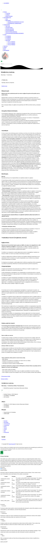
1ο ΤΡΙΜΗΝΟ (8, 36)
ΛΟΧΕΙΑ (5, 47)
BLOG (4, 48)
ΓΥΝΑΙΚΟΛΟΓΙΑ (6, 24)
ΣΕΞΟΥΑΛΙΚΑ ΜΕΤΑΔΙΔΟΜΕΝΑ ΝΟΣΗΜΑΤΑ (14, 33)
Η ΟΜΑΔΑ (7, 14)
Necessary (4, 468)
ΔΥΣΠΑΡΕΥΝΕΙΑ (8, 27)
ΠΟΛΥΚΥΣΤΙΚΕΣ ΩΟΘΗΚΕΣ (11, 31)
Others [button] (1, 534)
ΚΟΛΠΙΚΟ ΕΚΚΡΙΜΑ (9, 29)
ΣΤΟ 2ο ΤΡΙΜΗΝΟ (11, 43)
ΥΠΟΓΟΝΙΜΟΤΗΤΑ (7, 17)
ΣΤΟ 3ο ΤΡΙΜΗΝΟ (11, 44)
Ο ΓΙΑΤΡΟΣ (7, 13)
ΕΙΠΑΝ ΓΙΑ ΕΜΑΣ (9, 16)
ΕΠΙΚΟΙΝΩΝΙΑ (6, 50)
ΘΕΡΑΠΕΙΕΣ (8, 20)
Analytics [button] (2, 519)
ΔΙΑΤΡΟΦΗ (7, 40)
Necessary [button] (2, 467)
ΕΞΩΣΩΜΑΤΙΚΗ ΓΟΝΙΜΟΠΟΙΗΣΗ (14, 23)
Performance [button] (3, 511)
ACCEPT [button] (9, 450)
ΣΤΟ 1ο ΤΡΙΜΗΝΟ (11, 41)
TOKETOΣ (5, 46)
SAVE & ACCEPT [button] (4, 541)
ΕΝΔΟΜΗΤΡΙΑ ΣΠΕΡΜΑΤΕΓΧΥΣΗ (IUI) (16, 21)
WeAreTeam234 (12, 444)
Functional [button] (2, 504)
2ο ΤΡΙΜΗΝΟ (8, 37)
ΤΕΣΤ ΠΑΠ (7, 26)
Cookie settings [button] (4, 450)
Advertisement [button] (3, 526)
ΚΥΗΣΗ (4, 34)
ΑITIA (6, 19)
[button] (4, 86)
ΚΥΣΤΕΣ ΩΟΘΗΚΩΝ (9, 30)
